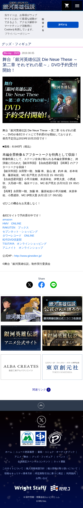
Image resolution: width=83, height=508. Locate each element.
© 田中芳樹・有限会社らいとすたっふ (42, 497)
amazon (7, 219)
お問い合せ (41, 478)
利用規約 (71, 473)
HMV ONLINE (12, 223)
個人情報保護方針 (35, 468)
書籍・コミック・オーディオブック (56, 452)
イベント (60, 456)
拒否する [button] (43, 24)
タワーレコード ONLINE (18, 235)
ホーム (8, 452)
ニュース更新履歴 (25, 452)
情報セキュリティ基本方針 (18, 473)
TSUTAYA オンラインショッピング (25, 243)
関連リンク (41, 389)
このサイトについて (12, 468)
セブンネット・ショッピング (20, 231)
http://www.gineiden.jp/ (28, 255)
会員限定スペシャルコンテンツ (34, 461)
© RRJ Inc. (41, 501)
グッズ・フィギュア (42, 456)
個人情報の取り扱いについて (62, 468)
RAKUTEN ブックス (16, 227)
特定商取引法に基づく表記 (49, 473)
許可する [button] (63, 24)
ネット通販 (59, 461)
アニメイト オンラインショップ (23, 247)
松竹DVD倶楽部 (12, 239)
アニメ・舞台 (21, 456)
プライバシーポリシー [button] (17, 33)
